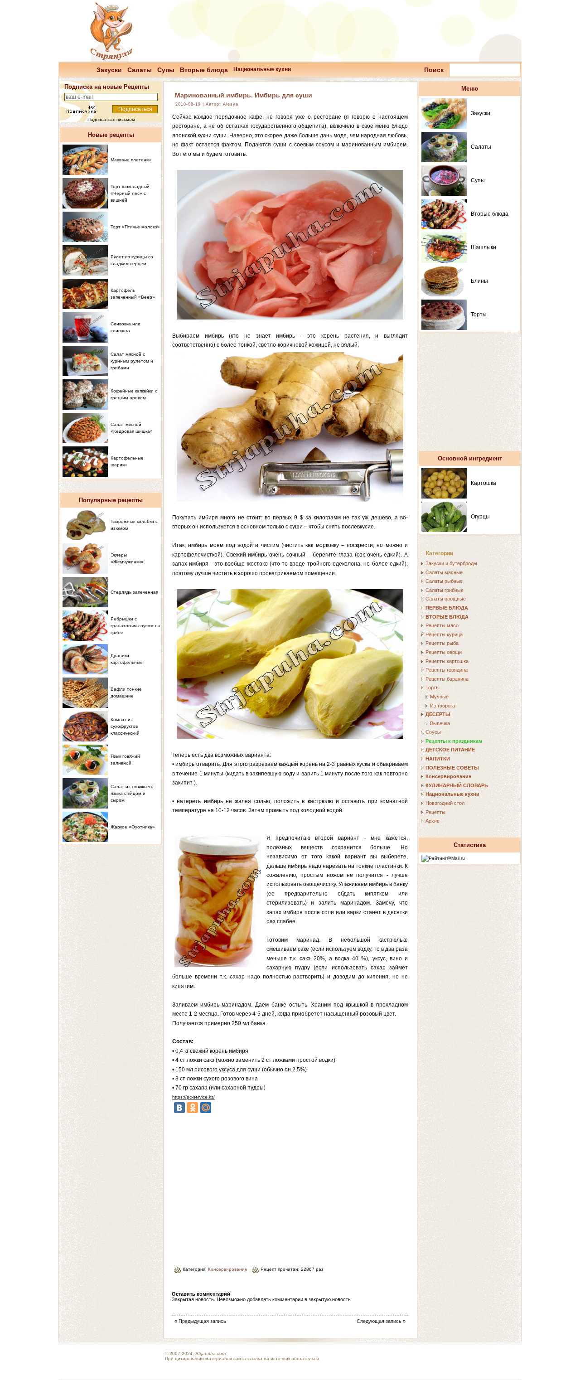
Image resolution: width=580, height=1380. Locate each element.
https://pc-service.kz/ (193, 1096)
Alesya (230, 104)
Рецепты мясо (442, 625)
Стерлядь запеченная (134, 592)
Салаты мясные (444, 572)
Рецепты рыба (442, 643)
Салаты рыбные (444, 581)
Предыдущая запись (202, 1321)
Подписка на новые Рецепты (106, 86)
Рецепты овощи (443, 652)
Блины (479, 281)
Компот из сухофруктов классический (125, 726)
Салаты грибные (444, 590)
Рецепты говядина (446, 670)
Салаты (139, 69)
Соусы (433, 732)
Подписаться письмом (111, 119)
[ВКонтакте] (179, 1107)
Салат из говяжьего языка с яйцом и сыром (132, 793)
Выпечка (440, 723)
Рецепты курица (444, 634)
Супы (165, 69)
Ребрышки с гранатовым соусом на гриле (135, 625)
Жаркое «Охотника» (133, 826)
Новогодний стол (444, 803)
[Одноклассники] (192, 1107)
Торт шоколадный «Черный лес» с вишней (130, 193)
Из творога (442, 705)
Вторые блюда (204, 69)
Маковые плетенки (131, 159)
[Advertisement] (248, 1186)
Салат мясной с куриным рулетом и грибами (132, 361)
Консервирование (227, 1269)
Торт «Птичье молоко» (135, 226)
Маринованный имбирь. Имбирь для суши (243, 95)
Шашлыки (483, 247)
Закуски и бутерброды (451, 563)
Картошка (483, 483)
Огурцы (480, 516)
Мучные (439, 696)
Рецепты (435, 812)
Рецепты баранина (447, 679)
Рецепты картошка (447, 661)
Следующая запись (379, 1321)
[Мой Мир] (205, 1107)
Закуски (109, 69)
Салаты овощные (445, 598)
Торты (479, 314)
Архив (432, 820)
